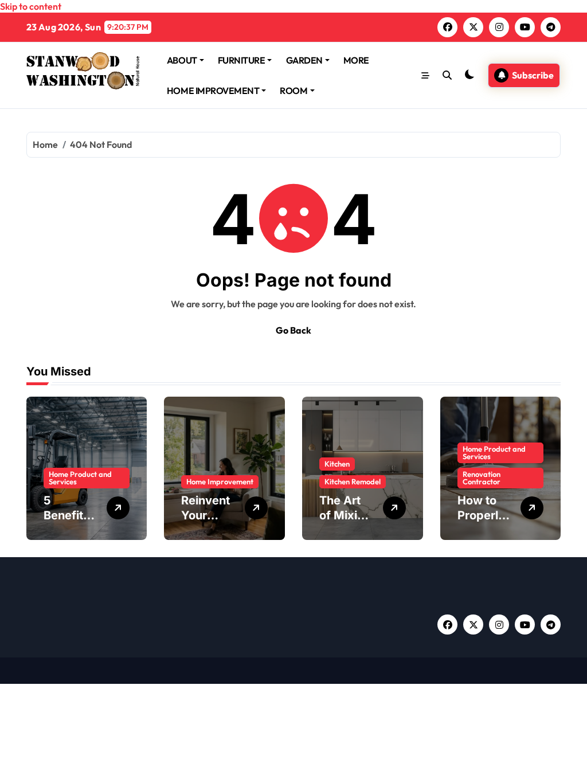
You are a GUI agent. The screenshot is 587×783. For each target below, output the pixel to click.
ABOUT (182, 60)
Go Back (293, 330)
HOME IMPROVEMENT (213, 90)
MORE (356, 60)
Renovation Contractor (481, 477)
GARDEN (304, 60)
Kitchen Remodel (352, 481)
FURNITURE (241, 60)
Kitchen (337, 463)
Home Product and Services (80, 477)
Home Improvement (219, 481)
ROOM (293, 90)
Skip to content (30, 6)
